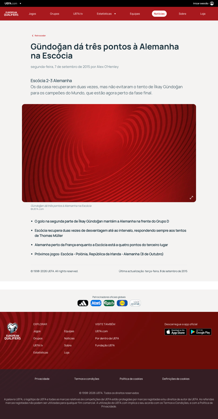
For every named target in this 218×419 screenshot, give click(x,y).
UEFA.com (101, 331)
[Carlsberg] (109, 303)
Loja (66, 352)
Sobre (68, 345)
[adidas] (82, 303)
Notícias (69, 338)
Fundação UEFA (105, 345)
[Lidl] (122, 303)
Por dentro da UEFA (107, 338)
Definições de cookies (175, 379)
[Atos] (96, 303)
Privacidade (42, 379)
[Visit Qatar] (135, 303)
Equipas (69, 331)
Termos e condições (86, 379)
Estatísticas (40, 352)
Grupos (37, 338)
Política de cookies (131, 379)
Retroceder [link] (40, 35)
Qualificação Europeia (11, 13)
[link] (32, 13)
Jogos (37, 331)
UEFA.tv (38, 345)
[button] (106, 13)
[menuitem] (35, 13)
